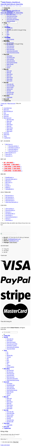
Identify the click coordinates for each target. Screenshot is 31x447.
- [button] (9, 162)
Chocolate (9, 97)
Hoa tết (9, 90)
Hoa (5, 113)
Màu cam (9, 71)
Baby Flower (10, 64)
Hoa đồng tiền (11, 57)
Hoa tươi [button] (8, 156)
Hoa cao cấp (10, 84)
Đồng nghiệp (10, 39)
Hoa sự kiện (10, 87)
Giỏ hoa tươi (10, 42)
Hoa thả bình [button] (9, 199)
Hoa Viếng (9, 13)
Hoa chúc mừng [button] (13, 146)
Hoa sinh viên (10, 86)
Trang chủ (3, 103)
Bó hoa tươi (10, 44)
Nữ (7, 36)
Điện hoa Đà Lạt (8, 111)
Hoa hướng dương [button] (11, 217)
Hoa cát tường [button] (10, 210)
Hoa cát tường (11, 61)
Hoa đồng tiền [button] (10, 213)
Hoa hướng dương (12, 62)
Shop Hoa (6, 134)
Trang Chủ (7, 8)
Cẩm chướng (10, 59)
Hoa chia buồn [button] (13, 151)
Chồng (8, 38)
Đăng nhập (15, 442)
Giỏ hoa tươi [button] (9, 197)
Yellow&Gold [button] (9, 189)
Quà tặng (6, 95)
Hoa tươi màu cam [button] (11, 179)
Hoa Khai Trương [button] (14, 147)
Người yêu (10, 28)
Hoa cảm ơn (10, 11)
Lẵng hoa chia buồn (12, 51)
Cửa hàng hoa (8, 108)
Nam (8, 34)
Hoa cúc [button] (8, 212)
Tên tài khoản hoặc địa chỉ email (10, 434)
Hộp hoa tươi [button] (9, 200)
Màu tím (9, 76)
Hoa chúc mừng (11, 14)
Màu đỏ (9, 72)
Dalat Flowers (13, 242)
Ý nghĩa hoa (7, 100)
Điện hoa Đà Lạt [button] (10, 152)
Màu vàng (9, 79)
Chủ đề (6, 9)
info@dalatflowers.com (14, 239)
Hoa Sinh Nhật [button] (13, 149)
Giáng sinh (10, 89)
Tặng (5, 23)
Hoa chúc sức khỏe (12, 16)
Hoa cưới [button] (8, 154)
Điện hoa (6, 109)
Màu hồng (9, 74)
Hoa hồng (9, 56)
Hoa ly (8, 67)
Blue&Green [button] (9, 177)
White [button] (7, 187)
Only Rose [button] (9, 220)
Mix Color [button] (8, 182)
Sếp (8, 31)
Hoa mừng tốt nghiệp (13, 19)
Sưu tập (6, 82)
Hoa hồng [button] (9, 215)
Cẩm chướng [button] (9, 208)
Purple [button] (8, 185)
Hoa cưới (6, 99)
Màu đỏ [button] (8, 181)
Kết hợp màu (10, 119)
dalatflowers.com (14, 241)
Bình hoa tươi (10, 49)
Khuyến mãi (10, 94)
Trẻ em (9, 29)
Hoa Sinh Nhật (11, 21)
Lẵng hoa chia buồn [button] (11, 202)
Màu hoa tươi (11, 103)
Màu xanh (9, 81)
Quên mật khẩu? (5, 445)
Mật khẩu (4, 439)
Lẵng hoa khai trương (13, 52)
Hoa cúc (9, 66)
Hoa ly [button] (7, 218)
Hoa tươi (6, 54)
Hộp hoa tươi (10, 46)
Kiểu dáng (7, 41)
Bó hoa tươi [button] (9, 195)
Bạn (8, 33)
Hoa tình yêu (10, 92)
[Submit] (4, 24)
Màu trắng (10, 77)
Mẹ (7, 26)
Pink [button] (7, 184)
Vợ (7, 24)
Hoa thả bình (10, 47)
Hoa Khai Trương (11, 18)
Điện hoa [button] (9, 144)
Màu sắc (6, 69)
